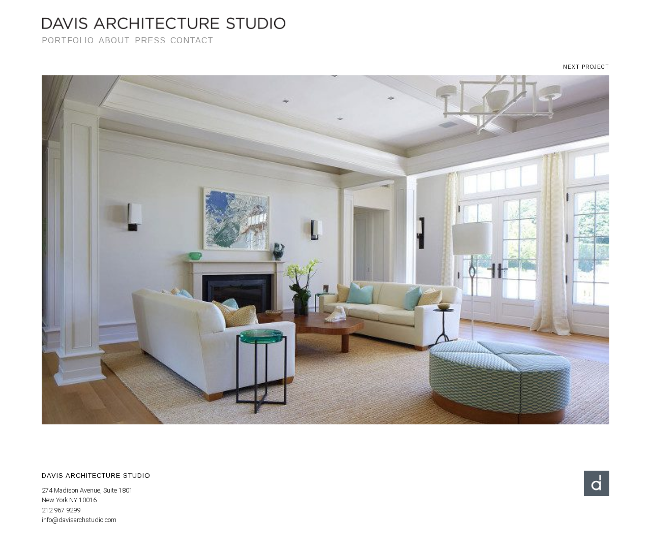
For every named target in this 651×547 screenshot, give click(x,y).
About (114, 40)
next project (586, 67)
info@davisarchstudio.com (79, 520)
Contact (192, 40)
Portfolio (68, 40)
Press (150, 40)
